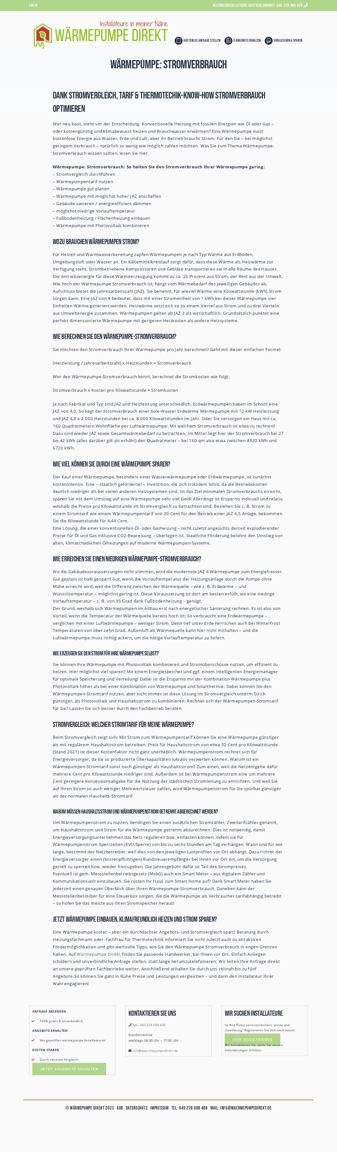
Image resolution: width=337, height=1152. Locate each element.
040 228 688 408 (153, 1025)
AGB (120, 1108)
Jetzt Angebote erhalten (69, 1069)
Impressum (159, 1108)
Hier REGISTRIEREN (252, 1039)
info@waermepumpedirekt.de (155, 1051)
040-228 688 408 (290, 5)
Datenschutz (136, 1108)
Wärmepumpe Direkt (99, 954)
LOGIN (33, 5)
